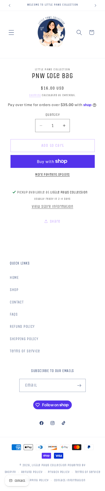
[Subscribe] (79, 385)
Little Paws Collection (49, 465)
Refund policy (31, 472)
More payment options (52, 175)
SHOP (14, 289)
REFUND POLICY (22, 326)
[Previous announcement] (9, 5)
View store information (52, 206)
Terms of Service (25, 351)
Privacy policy (58, 472)
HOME (14, 277)
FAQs (14, 314)
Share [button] (55, 221)
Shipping (35, 95)
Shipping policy (36, 480)
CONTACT (17, 302)
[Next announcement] (95, 5)
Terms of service (88, 472)
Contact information (69, 480)
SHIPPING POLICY (24, 338)
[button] (11, 32)
